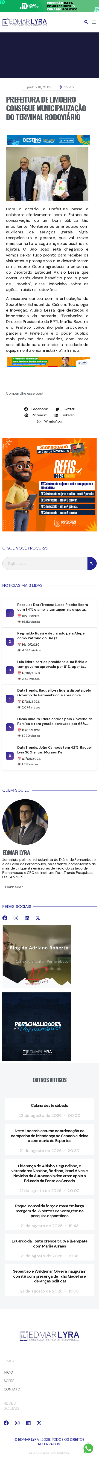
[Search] (92, 563)
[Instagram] (15, 917)
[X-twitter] (37, 917)
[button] (86, 22)
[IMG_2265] (48, 365)
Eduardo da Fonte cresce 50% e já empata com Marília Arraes (49, 1243)
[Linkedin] (26, 917)
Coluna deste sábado (49, 1105)
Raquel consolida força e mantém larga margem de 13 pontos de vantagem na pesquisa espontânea (49, 1210)
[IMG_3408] (48, 144)
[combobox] (44, 563)
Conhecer (14, 887)
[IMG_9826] (49, 10)
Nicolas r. (62, 1453)
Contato (12, 1389)
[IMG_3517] (49, 530)
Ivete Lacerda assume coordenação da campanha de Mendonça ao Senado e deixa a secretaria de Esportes (49, 1135)
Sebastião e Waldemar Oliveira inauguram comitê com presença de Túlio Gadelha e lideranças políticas (49, 1276)
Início (8, 1372)
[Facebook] (4, 917)
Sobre (9, 1381)
